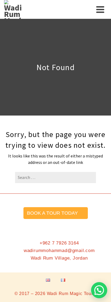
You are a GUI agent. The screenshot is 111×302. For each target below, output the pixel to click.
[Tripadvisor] (62, 227)
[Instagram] (49, 227)
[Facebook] (35, 227)
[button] (99, 290)
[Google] (76, 227)
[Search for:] (55, 177)
